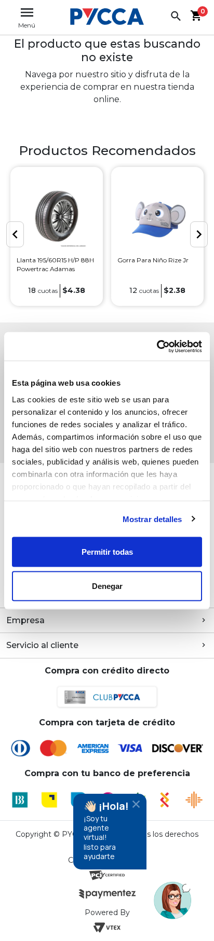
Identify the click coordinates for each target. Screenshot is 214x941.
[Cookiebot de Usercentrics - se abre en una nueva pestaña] (156, 346)
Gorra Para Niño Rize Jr (153, 260)
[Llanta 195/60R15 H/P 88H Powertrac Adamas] (57, 217)
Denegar (107, 585)
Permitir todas (107, 551)
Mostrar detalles (152, 518)
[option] (56, 236)
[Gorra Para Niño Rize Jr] (157, 217)
